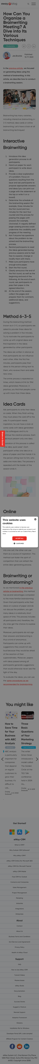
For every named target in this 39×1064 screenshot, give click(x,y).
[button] (19, 543)
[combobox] (35, 519)
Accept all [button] (19, 538)
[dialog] (19, 532)
